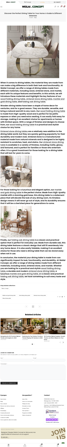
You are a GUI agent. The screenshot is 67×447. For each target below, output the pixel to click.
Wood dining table (7, 298)
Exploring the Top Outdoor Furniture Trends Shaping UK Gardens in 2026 (32, 337)
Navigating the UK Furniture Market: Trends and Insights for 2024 (11, 337)
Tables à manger (5, 288)
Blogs (35, 17)
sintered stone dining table (39, 99)
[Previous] (60, 342)
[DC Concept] (56, 2)
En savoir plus (5, 437)
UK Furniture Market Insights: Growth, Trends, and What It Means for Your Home (54, 337)
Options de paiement (26, 415)
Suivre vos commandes (27, 401)
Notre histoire (3, 399)
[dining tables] (16, 221)
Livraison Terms (25, 408)
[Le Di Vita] (41, 2)
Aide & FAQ (24, 399)
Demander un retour (26, 406)
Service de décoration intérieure (7, 415)
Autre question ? (25, 410)
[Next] (63, 342)
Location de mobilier (4, 417)
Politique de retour (26, 403)
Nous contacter (3, 403)
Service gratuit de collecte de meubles (8, 419)
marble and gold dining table (24, 274)
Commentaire (4, 363)
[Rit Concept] (26, 2)
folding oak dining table (33, 101)
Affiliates (2, 408)
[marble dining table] (16, 171)
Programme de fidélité (27, 412)
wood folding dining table (12, 99)
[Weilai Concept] (11, 2)
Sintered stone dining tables (14, 131)
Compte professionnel (5, 412)
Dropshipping (3, 410)
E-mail (35, 358)
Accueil (31, 17)
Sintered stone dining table (40, 295)
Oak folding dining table (24, 295)
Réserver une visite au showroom (7, 406)
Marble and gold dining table (9, 295)
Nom (2, 358)
